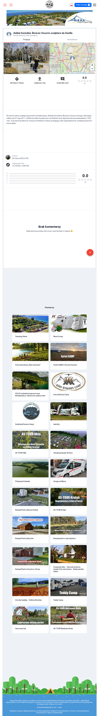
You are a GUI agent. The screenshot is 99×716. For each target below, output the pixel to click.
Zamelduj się (40, 83)
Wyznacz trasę (17, 83)
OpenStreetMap (81, 73)
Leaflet (71, 73)
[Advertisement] (49, 98)
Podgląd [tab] (26, 39)
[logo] (49, 4)
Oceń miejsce (63, 83)
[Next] (46, 58)
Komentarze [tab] (72, 39)
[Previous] (7, 58)
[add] (90, 252)
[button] (72, 58)
